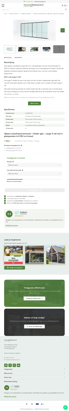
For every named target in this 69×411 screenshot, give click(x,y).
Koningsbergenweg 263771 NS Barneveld (10, 347)
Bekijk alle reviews (12, 225)
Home (5, 13)
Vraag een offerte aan (33, 298)
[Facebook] (10, 365)
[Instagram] (6, 365)
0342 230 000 (33, 321)
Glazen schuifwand (14, 13)
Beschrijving (7, 57)
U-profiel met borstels (14, 170)
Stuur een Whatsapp (35, 326)
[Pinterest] (14, 365)
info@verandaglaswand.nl (13, 359)
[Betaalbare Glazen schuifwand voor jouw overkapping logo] (33, 5)
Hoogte (9, 161)
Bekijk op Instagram (16, 267)
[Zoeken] (65, 9)
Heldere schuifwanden (26, 13)
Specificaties (18, 57)
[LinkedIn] (18, 365)
